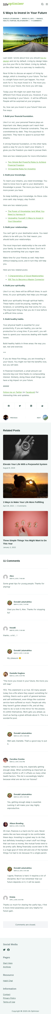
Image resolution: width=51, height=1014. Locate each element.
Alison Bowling (16, 823)
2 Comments (21, 506)
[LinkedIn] (31, 406)
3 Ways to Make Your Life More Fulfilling (23, 502)
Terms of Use (9, 1002)
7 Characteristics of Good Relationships (26, 276)
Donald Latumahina (11, 18)
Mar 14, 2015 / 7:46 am (17, 578)
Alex (12, 576)
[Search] (42, 4)
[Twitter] (20, 406)
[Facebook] (8, 406)
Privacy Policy (9, 998)
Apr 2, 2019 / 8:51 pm (16, 900)
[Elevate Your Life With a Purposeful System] (25, 447)
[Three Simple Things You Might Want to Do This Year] (25, 523)
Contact (6, 994)
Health (6, 21)
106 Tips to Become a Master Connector (26, 279)
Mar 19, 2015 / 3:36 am (17, 630)
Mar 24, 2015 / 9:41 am (21, 797)
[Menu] (47, 4)
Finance (39, 18)
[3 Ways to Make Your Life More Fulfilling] (25, 485)
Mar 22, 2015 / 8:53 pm (17, 762)
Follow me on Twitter (12, 392)
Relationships (22, 21)
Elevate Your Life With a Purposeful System (25, 464)
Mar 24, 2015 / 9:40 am (21, 736)
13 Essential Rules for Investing (22, 169)
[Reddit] (42, 406)
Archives (7, 967)
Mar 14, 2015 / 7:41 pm (21, 604)
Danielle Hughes (17, 673)
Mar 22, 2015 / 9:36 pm (17, 826)
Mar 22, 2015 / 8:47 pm (17, 676)
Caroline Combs (17, 759)
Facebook (30, 392)
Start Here (7, 963)
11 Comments (36, 21)
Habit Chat (8, 981)
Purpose (13, 21)
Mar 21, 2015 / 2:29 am (21, 653)
